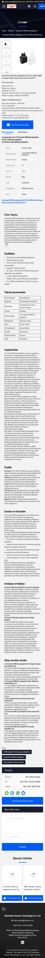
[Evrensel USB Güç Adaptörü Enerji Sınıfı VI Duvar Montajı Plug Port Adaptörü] (12, 875)
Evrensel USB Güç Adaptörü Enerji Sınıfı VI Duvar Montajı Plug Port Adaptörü (12, 888)
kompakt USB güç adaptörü (14, 757)
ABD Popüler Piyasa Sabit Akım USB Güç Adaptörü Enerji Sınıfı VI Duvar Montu (33, 888)
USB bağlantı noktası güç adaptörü (17, 752)
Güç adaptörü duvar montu (14, 762)
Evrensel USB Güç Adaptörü (26, 31)
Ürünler (11, 31)
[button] (6, 72)
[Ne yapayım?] (17, 793)
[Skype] (12, 793)
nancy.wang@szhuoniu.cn (14, 2)
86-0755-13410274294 (35, 2)
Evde (4, 31)
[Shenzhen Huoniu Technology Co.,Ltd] (12, 6)
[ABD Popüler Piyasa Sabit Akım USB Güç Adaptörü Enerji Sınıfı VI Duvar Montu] (33, 875)
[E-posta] (23, 793)
